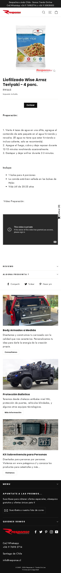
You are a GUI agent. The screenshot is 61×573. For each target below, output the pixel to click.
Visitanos (9, 473)
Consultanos (11, 352)
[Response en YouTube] (56, 532)
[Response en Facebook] (35, 532)
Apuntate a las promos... (22, 493)
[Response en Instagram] (51, 532)
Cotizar (31, 105)
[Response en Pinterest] (46, 532)
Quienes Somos (14, 521)
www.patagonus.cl (27, 463)
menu (6, 484)
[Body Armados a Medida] (30, 310)
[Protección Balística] (30, 374)
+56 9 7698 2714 (12, 547)
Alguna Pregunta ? (16, 274)
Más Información (13, 412)
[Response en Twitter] (40, 532)
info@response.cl (12, 560)
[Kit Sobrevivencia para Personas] (30, 434)
